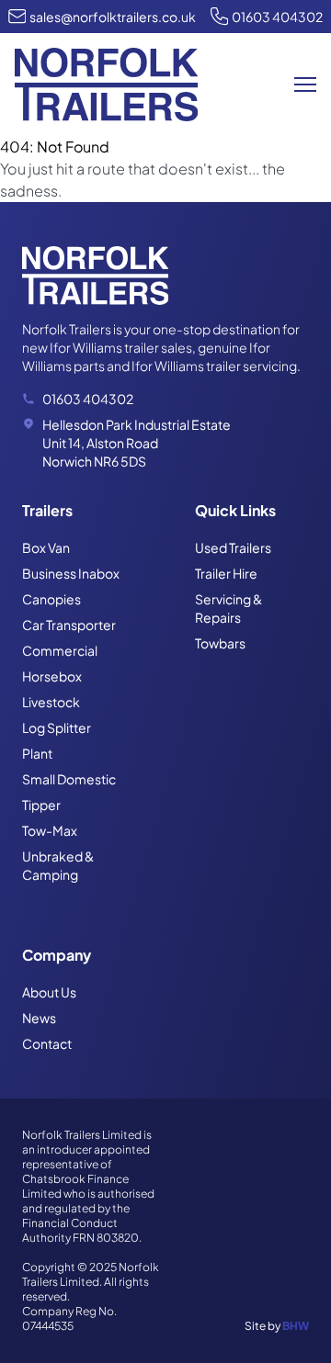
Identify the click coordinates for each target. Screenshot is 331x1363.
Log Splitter (56, 727)
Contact (47, 1043)
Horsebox (52, 676)
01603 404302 (277, 16)
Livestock (51, 701)
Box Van (46, 547)
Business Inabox (71, 573)
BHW (295, 1326)
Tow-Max (49, 830)
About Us (49, 992)
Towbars (220, 643)
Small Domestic (69, 779)
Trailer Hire (226, 573)
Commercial (59, 650)
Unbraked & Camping (58, 865)
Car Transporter (69, 624)
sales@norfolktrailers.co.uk (112, 16)
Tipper (41, 804)
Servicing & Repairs (228, 608)
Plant (37, 753)
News (39, 1017)
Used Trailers (233, 547)
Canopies (51, 599)
